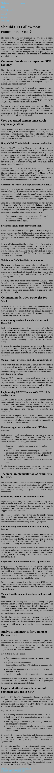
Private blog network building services (16, 768)
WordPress (5, 21)
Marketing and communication (13, 3)
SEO (3, 7)
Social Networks (7, 10)
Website (4, 17)
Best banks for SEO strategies (13, 771)
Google (4, 14)
